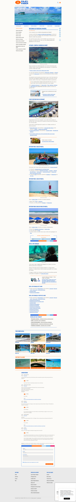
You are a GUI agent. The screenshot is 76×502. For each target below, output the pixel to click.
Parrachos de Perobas (34, 305)
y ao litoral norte (45, 169)
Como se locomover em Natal (21, 42)
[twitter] (60, 34)
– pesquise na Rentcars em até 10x (42, 323)
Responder (25, 375)
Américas (16, 476)
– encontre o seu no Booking (38, 320)
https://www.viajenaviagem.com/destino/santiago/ (32, 399)
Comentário (25, 454)
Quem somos (49, 476)
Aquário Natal (49, 130)
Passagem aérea (33, 476)
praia (35, 174)
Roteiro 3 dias (18, 33)
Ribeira (35, 129)
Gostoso (55, 85)
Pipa (48, 85)
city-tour (31, 175)
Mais (15, 480)
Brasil (16, 474)
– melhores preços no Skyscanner (42, 318)
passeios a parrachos (39, 229)
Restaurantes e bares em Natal (20, 47)
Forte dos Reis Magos (48, 127)
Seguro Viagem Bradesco (35, 480)
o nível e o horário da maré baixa (44, 34)
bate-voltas (44, 85)
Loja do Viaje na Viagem (34, 474)
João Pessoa (33, 86)
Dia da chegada (18, 32)
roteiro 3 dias (34, 199)
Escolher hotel (33, 478)
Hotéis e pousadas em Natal (21, 44)
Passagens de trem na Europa (35, 486)
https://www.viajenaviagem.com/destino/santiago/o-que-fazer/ (34, 425)
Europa (16, 478)
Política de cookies (50, 482)
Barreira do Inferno (44, 170)
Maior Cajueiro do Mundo (35, 308)
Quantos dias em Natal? (20, 40)
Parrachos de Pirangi (34, 309)
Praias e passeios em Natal (21, 48)
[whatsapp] (60, 29)
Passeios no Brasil (34, 488)
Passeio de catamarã (42, 129)
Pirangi (56, 72)
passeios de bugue (35, 85)
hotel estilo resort (44, 273)
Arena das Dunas (33, 127)
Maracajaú (47, 72)
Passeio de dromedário (34, 292)
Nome (24, 448)
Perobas (51, 72)
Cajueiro (51, 170)
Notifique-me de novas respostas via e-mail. (31, 462)
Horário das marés (19, 30)
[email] (60, 36)
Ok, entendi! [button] (67, 498)
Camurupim (36, 73)
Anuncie (48, 474)
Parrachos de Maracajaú (35, 306)
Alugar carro (33, 482)
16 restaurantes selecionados (48, 141)
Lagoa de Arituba (46, 171)
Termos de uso (49, 478)
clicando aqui (42, 444)
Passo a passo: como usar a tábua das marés (39, 70)
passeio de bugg (38, 169)
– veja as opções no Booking (41, 322)
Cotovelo (51, 288)
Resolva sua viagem (19, 50)
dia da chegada (53, 167)
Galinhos (51, 85)
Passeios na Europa (34, 490)
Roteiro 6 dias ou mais (20, 37)
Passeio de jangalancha (35, 300)
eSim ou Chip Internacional (35, 492)
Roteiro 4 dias (18, 35)
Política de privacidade (50, 480)
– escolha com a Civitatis (41, 325)
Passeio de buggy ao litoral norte (37, 301)
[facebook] (60, 31)
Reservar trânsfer (33, 484)
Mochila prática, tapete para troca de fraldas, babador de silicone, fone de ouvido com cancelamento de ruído (49, 281)
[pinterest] (60, 32)
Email (24, 451)
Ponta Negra (40, 288)
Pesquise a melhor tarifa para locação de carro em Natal (49, 95)
